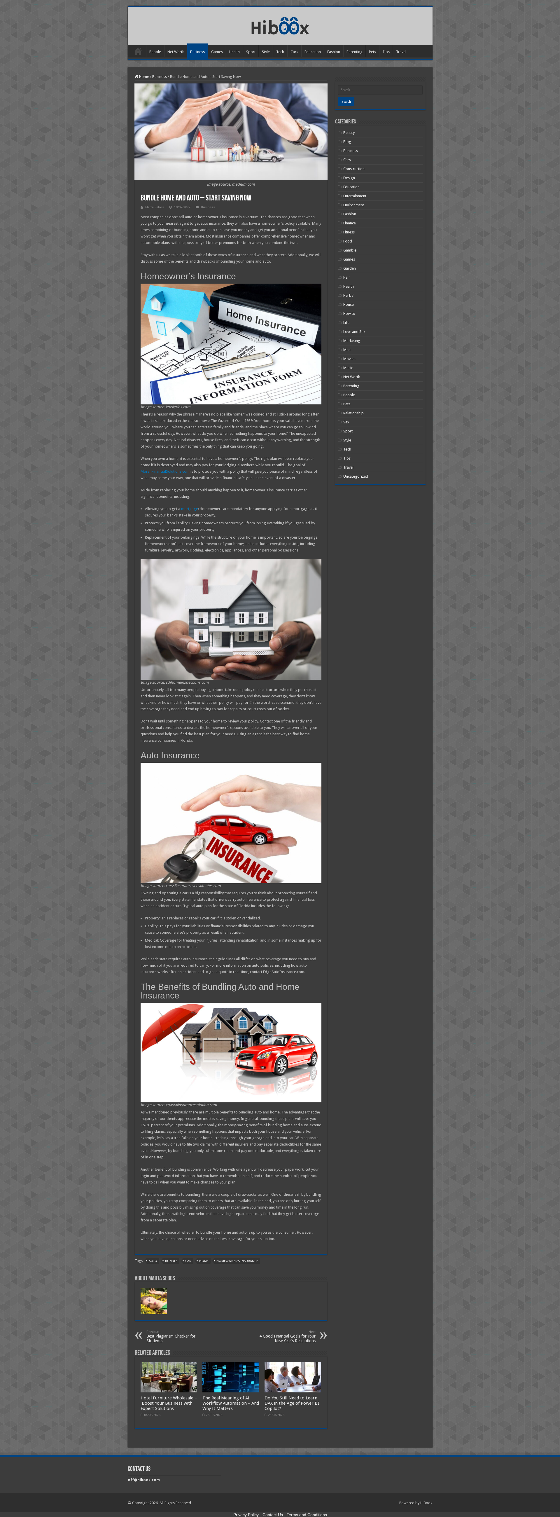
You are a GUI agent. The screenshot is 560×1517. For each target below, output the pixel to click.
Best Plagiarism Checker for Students (170, 1336)
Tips (386, 52)
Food (347, 241)
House (348, 304)
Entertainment (354, 196)
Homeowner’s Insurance (237, 1261)
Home (138, 51)
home (204, 1261)
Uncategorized (355, 476)
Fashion (333, 52)
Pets (372, 52)
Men (347, 350)
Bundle (171, 1261)
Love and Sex (354, 331)
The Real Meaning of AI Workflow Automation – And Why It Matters (230, 1403)
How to (349, 313)
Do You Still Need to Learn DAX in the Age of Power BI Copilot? (292, 1403)
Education (312, 52)
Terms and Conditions (307, 1514)
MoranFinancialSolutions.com (165, 471)
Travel (401, 52)
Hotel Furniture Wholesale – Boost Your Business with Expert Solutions (169, 1403)
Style (266, 52)
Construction (354, 169)
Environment (353, 205)
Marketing (351, 340)
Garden (349, 268)
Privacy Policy (246, 1514)
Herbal (348, 295)
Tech (280, 52)
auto (153, 1261)
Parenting (354, 52)
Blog (347, 141)
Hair (346, 277)
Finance (349, 223)
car (188, 1261)
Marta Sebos (154, 207)
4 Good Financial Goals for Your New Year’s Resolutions (287, 1336)
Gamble (349, 250)
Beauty (349, 132)
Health (234, 52)
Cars (294, 52)
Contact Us (272, 1514)
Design (349, 178)
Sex (346, 422)
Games (217, 52)
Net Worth (175, 52)
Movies (349, 359)
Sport (251, 52)
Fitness (349, 232)
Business (197, 52)
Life (346, 322)
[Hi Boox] (280, 25)
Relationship (353, 413)
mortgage (189, 509)
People (155, 52)
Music (348, 368)
